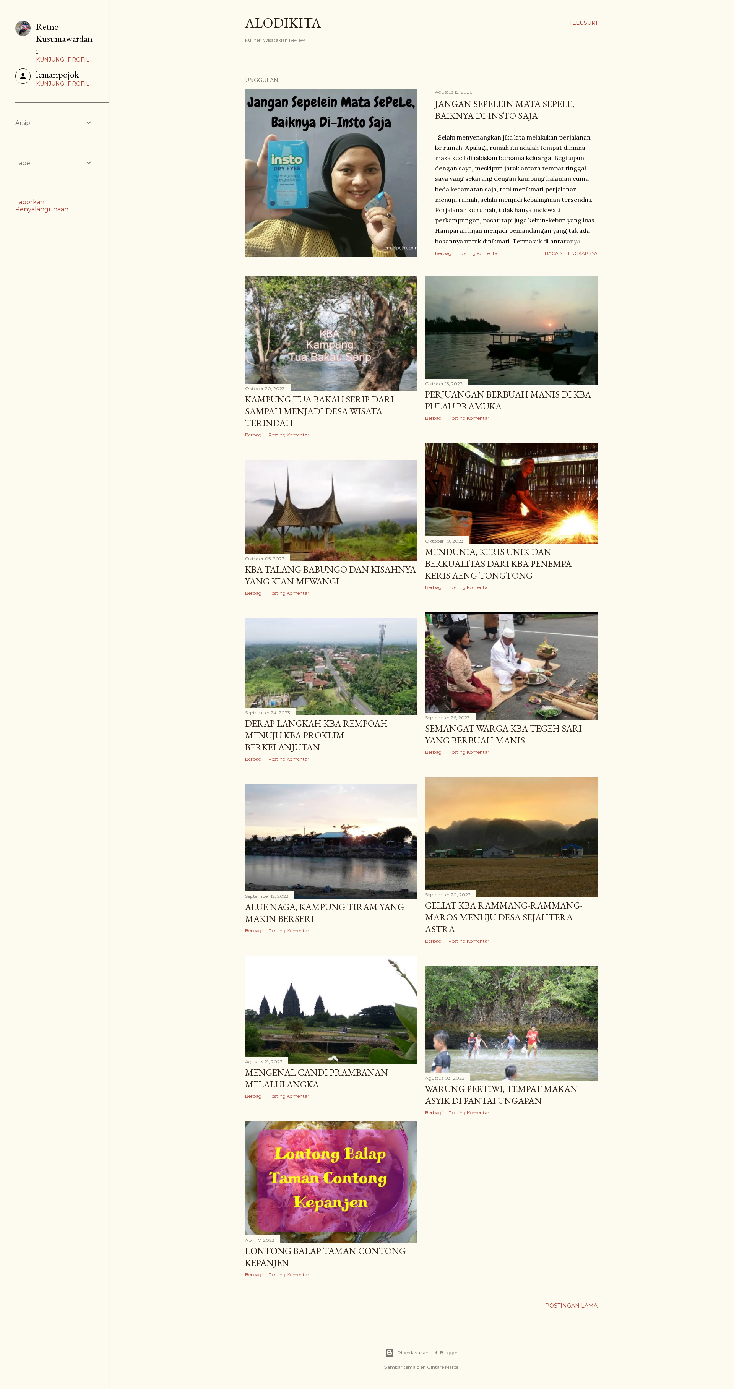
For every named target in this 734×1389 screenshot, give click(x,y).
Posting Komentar (478, 253)
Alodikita (283, 23)
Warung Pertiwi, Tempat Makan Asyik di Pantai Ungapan (501, 1095)
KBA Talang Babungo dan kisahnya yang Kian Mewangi (330, 575)
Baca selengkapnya (571, 253)
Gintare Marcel (443, 1367)
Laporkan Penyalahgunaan (41, 205)
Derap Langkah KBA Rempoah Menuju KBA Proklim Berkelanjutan (316, 735)
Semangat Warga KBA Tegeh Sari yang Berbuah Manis (503, 734)
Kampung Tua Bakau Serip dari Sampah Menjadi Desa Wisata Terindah (319, 411)
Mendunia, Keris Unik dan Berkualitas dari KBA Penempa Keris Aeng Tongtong (498, 563)
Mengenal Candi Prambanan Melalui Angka (316, 1078)
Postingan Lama (571, 1305)
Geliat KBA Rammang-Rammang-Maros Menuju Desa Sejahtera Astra (504, 917)
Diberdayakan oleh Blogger (427, 1352)
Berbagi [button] (444, 253)
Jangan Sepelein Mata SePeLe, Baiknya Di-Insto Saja (504, 110)
